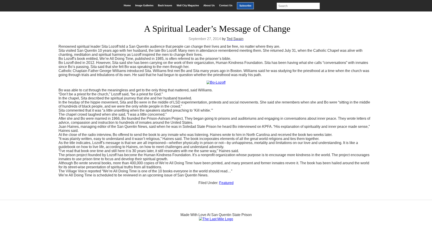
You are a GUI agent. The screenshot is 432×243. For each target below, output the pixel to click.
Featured (226, 183)
